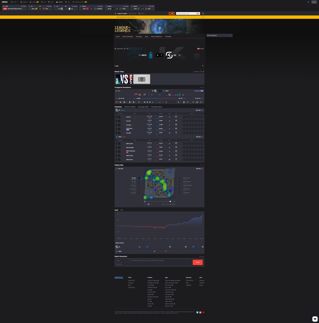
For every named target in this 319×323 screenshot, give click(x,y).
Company (130, 283)
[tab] (119, 107)
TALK (149, 301)
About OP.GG (131, 280)
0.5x (145, 204)
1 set (116, 66)
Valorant (150, 285)
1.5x (152, 204)
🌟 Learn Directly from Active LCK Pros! (125, 17)
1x (148, 204)
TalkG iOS (167, 301)
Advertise (201, 283)
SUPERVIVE (151, 292)
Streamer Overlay (152, 297)
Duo (149, 299)
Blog (129, 285)
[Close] (203, 17)
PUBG (149, 290)
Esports (150, 304)
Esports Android (169, 304)
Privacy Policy (189, 280)
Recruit (201, 285)
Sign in (314, 2)
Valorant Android (169, 290)
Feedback (188, 285)
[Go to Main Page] (4, 2)
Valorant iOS (168, 292)
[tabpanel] (159, 135)
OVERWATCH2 (151, 287)
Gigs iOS (167, 297)
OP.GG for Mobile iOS (170, 283)
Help (187, 283)
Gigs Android (168, 294)
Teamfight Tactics (152, 283)
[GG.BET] (171, 13)
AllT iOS (167, 287)
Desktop (150, 294)
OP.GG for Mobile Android (171, 280)
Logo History (131, 287)
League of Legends (152, 280)
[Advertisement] (159, 42)
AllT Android (168, 285)
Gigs (149, 306)
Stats (14, 2)
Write (197, 262)
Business (201, 280)
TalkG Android (168, 299)
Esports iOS (168, 306)
